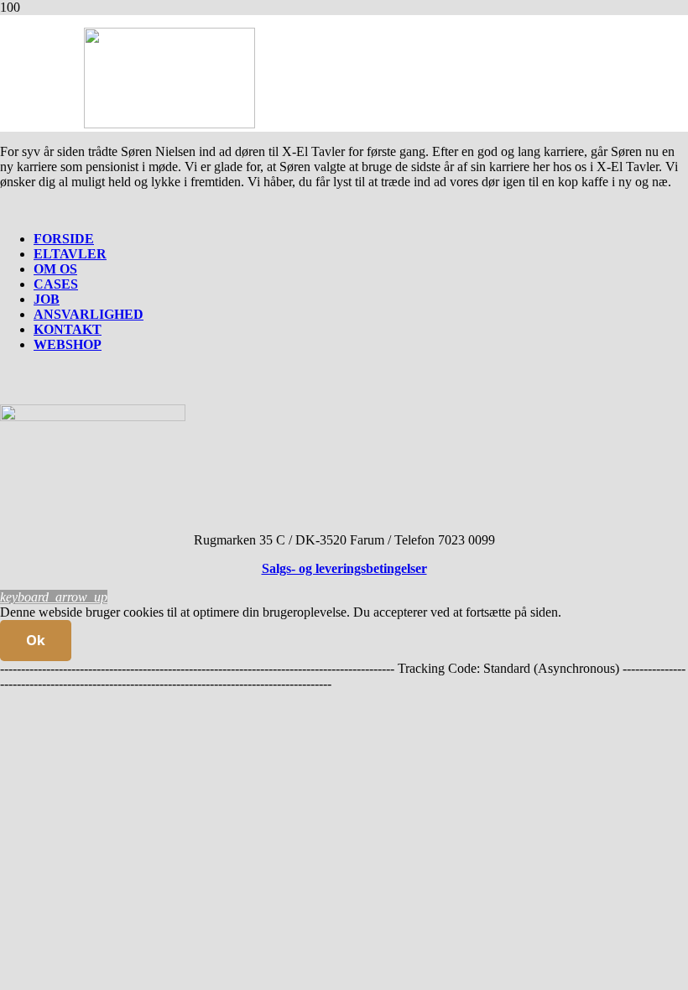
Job (47, 299)
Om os (55, 269)
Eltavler (70, 254)
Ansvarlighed (88, 314)
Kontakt (68, 329)
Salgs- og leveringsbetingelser (344, 568)
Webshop (68, 344)
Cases (56, 284)
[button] (53, 597)
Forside (64, 239)
